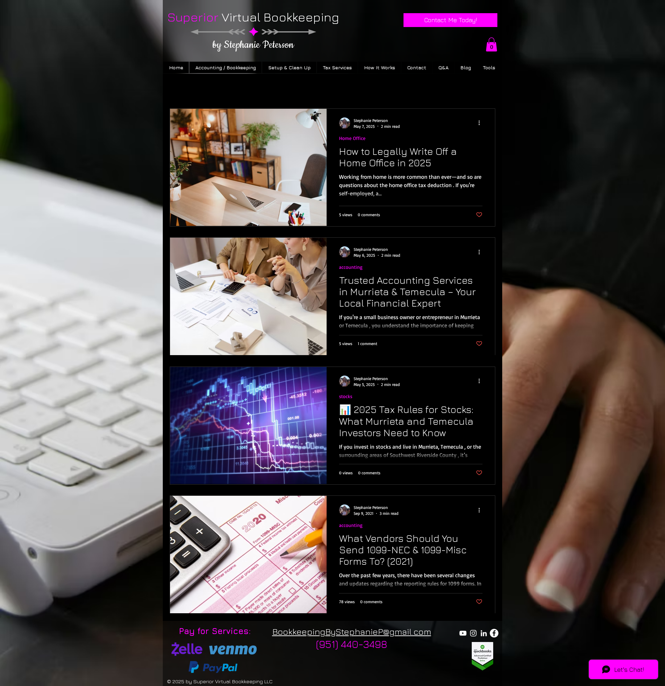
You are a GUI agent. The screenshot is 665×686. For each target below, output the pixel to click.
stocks (345, 396)
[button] (491, 44)
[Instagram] (473, 633)
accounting (351, 267)
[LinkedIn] (483, 633)
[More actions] (481, 123)
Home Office (352, 138)
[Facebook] (494, 633)
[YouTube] (463, 633)
